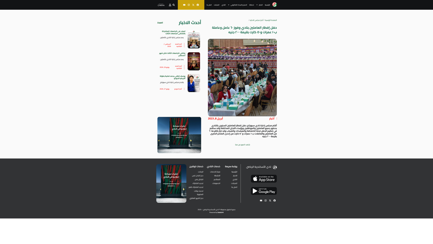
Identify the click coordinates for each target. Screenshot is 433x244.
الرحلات (200, 171)
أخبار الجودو (178, 88)
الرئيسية (267, 4)
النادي (224, 4)
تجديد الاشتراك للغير (196, 187)
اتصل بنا (209, 4)
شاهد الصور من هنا (242, 144)
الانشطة (217, 175)
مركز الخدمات (215, 171)
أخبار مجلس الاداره (256, 20)
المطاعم (217, 179)
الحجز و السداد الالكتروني (239, 4)
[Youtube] (184, 5)
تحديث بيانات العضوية (198, 192)
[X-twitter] (193, 5)
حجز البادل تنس (197, 175)
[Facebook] (198, 5)
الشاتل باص (199, 179)
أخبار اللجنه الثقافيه (178, 45)
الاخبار (261, 4)
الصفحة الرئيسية (271, 20)
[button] (174, 5)
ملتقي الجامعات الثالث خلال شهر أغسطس (172, 54)
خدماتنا (251, 4)
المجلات (216, 4)
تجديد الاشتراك (197, 183)
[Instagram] (189, 5)
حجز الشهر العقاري (196, 198)
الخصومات (216, 183)
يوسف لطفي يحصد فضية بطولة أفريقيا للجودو (172, 77)
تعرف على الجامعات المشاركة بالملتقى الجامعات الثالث (173, 32)
